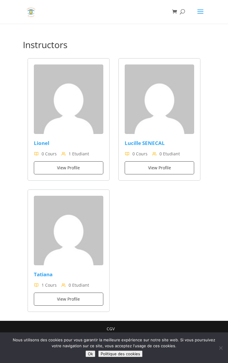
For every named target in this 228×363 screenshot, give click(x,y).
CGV (111, 329)
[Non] (221, 348)
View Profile (68, 168)
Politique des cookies (120, 353)
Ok (90, 353)
